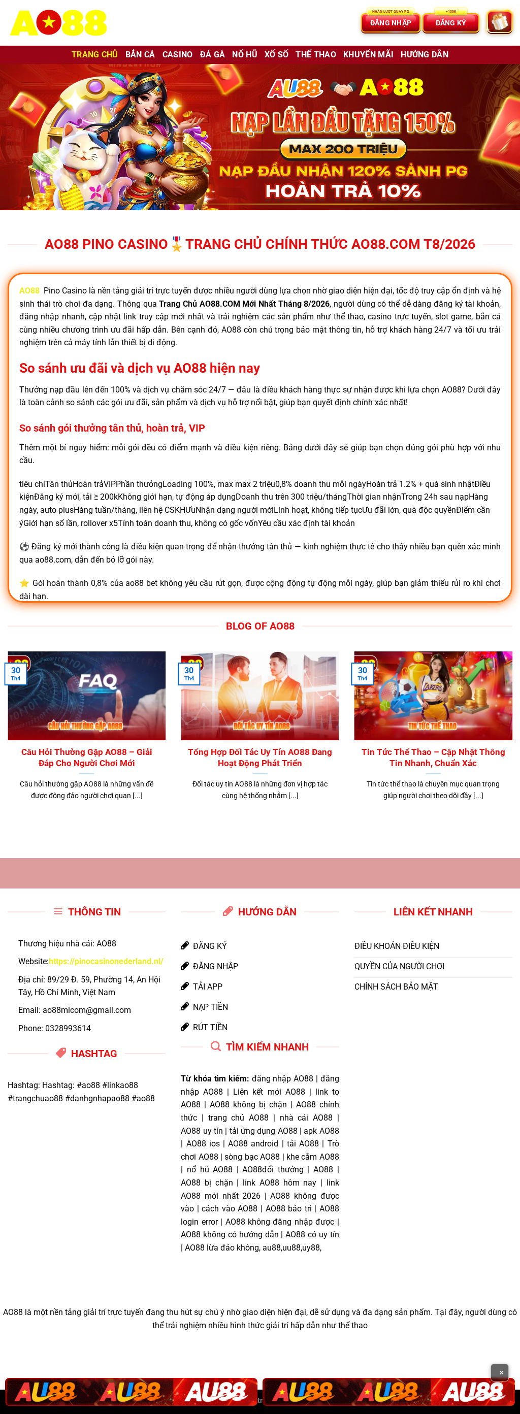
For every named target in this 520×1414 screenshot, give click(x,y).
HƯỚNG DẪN (424, 54)
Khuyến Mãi (368, 54)
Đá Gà (212, 54)
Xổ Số (277, 54)
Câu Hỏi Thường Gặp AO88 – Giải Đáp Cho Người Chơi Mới (86, 757)
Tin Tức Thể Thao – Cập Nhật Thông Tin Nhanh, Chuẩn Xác (433, 757)
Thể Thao (316, 54)
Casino (177, 54)
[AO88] (58, 23)
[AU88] (131, 1392)
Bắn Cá (140, 54)
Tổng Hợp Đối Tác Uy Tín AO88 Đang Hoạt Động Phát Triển (260, 757)
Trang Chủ (95, 54)
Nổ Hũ (244, 54)
